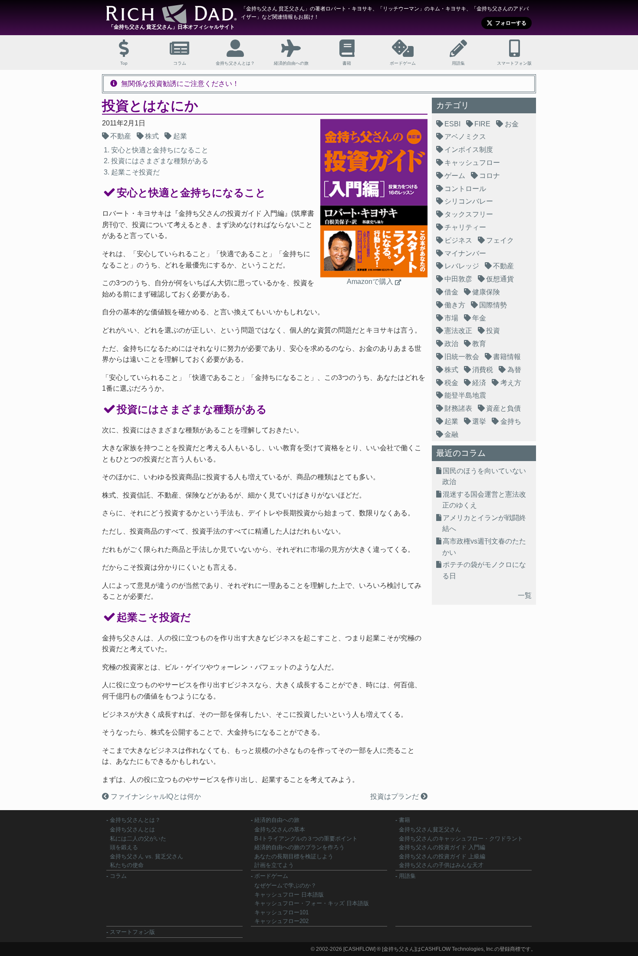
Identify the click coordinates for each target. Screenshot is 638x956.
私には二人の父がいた (138, 838)
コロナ (489, 175)
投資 (493, 330)
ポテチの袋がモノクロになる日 (484, 570)
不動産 (120, 136)
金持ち (510, 421)
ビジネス (458, 240)
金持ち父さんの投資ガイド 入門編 (442, 847)
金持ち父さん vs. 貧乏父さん (146, 856)
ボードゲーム (271, 876)
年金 (479, 318)
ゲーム (454, 175)
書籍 (404, 820)
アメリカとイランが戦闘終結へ (484, 523)
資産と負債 (503, 408)
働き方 (454, 305)
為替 (514, 369)
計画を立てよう (274, 865)
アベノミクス (465, 136)
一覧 (525, 595)
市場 (451, 318)
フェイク (500, 240)
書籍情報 (507, 356)
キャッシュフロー (472, 162)
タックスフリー (468, 214)
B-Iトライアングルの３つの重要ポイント (306, 838)
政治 (451, 343)
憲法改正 (458, 330)
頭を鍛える (124, 847)
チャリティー (465, 227)
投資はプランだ (395, 796)
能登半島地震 (465, 395)
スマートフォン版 (132, 932)
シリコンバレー (468, 201)
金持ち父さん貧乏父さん (430, 829)
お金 (512, 124)
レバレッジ (461, 266)
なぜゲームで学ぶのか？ (285, 885)
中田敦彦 (458, 279)
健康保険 (486, 292)
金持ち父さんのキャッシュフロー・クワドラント (461, 838)
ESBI (452, 124)
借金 (451, 292)
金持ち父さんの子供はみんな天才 (441, 865)
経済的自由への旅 (276, 820)
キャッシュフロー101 (281, 912)
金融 (451, 434)
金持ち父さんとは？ (135, 820)
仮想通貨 (500, 279)
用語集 (407, 876)
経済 (479, 382)
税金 (451, 382)
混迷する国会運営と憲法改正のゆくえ (484, 500)
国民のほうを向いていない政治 (484, 476)
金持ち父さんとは (132, 829)
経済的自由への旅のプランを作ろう (299, 847)
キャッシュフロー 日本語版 (289, 894)
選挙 (479, 421)
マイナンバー (465, 253)
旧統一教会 (461, 356)
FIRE (482, 124)
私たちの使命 (127, 865)
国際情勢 (493, 305)
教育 (479, 343)
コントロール (465, 188)
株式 (152, 136)
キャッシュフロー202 (281, 921)
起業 (180, 136)
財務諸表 (458, 408)
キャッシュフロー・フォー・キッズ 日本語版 (311, 903)
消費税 (482, 369)
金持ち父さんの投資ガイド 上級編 (442, 856)
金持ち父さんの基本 (279, 829)
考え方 (510, 382)
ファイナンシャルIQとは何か (155, 796)
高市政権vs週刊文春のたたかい (484, 546)
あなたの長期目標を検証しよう (293, 856)
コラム (118, 876)
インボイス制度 (468, 149)
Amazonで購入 (370, 281)
